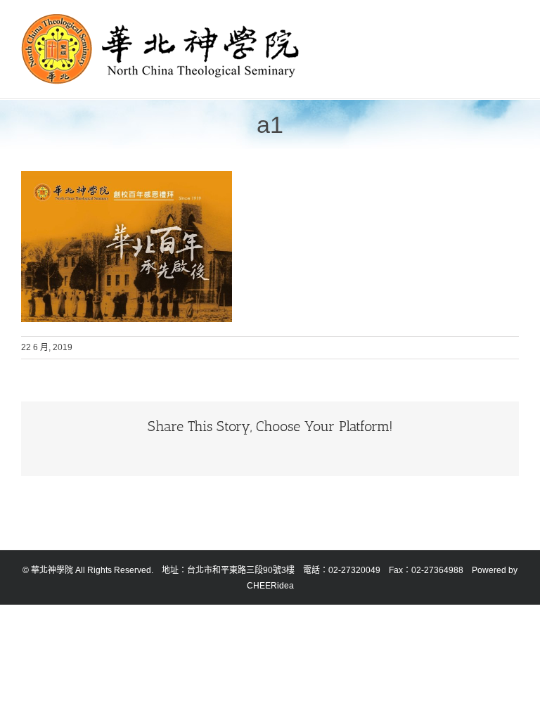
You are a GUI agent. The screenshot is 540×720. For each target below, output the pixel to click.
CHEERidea (270, 586)
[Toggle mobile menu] (513, 21)
